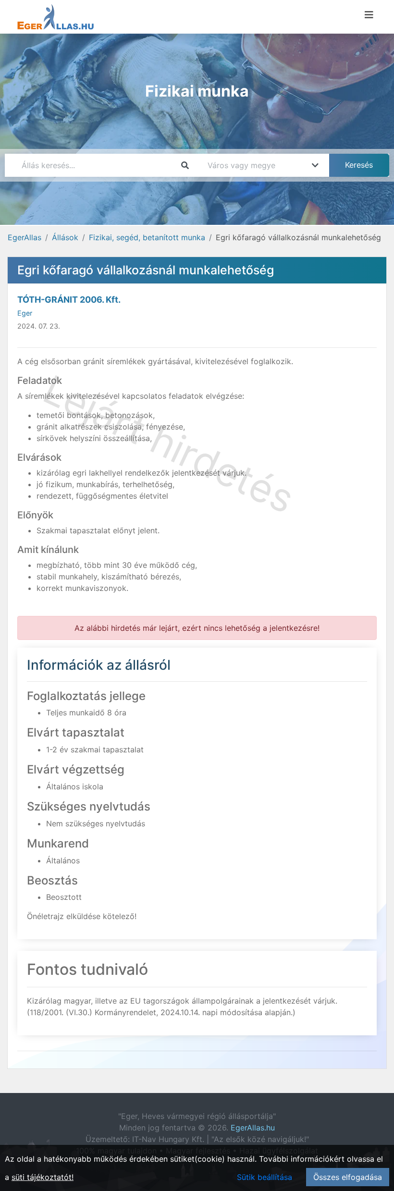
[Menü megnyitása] (369, 14)
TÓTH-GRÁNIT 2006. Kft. (69, 300)
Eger (24, 313)
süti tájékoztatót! (43, 1177)
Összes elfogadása (347, 1177)
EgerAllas (24, 237)
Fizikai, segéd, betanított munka (147, 237)
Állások (65, 237)
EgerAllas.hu (253, 1127)
